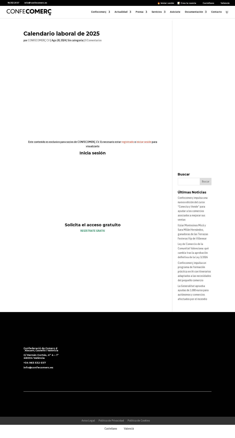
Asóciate (175, 12)
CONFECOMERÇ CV (39, 40)
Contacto (216, 12)
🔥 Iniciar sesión (165, 3)
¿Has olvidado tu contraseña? (92, 215)
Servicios (157, 12)
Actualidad (121, 12)
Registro (111, 204)
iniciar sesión (143, 141)
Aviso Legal (88, 420)
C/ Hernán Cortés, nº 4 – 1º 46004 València (41, 356)
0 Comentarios (93, 40)
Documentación (194, 12)
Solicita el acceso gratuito (93, 224)
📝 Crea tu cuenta (186, 3)
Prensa (139, 12)
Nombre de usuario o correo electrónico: (83, 161)
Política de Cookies (139, 420)
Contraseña (65, 177)
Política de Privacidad (111, 420)
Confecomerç (98, 12)
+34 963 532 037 (35, 362)
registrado (128, 141)
